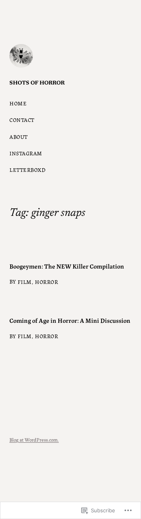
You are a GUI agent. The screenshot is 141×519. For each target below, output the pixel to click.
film (25, 281)
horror (46, 281)
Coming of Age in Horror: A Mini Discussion (69, 320)
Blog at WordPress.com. (34, 439)
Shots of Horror (37, 83)
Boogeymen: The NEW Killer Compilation (66, 265)
